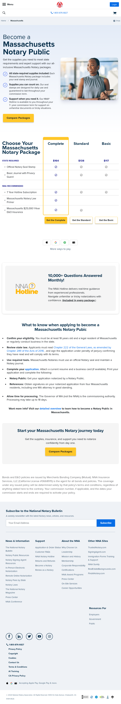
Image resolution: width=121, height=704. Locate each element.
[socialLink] (9, 638)
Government (95, 619)
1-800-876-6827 (60, 13)
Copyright (13, 653)
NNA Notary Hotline (44, 556)
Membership (68, 561)
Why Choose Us (69, 547)
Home (3, 21)
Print (118, 21)
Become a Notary (43, 565)
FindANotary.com (96, 573)
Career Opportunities (72, 588)
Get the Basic (106, 220)
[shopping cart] (100, 13)
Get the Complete (55, 220)
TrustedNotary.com (97, 547)
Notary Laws (12, 584)
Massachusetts (16, 21)
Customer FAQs (42, 552)
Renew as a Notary (44, 570)
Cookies (12, 658)
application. (32, 369)
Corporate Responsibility (73, 565)
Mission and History (71, 556)
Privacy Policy (15, 649)
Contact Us (14, 662)
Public (92, 623)
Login (114, 4)
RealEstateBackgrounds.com (102, 569)
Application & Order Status (48, 547)
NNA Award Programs (72, 574)
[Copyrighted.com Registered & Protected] (85, 697)
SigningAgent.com (97, 552)
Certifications (68, 570)
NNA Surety (93, 564)
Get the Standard (81, 220)
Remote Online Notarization (19, 575)
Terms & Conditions (18, 667)
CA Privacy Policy (17, 676)
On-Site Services (69, 583)
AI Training (14, 671)
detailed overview (50, 408)
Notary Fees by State (16, 580)
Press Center (12, 597)
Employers (94, 614)
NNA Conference (14, 601)
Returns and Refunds (45, 561)
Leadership (67, 552)
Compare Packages (18, 118)
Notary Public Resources (17, 555)
